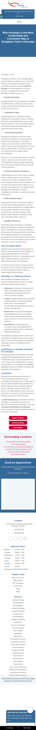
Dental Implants (18, 656)
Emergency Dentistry (18, 659)
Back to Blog (18, 457)
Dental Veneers (18, 698)
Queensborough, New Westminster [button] (14, 486)
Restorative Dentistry (18, 681)
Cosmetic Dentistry (18, 650)
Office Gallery (18, 620)
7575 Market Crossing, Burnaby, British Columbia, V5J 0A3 (19, 564)
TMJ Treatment (18, 695)
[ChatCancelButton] (30, 710)
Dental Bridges (18, 645)
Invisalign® (18, 673)
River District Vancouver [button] (18, 494)
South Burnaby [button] (19, 489)
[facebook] (11, 578)
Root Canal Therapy (18, 684)
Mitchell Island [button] (25, 481)
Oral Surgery (18, 701)
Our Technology (18, 622)
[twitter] (25, 578)
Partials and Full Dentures (18, 709)
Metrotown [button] (8, 481)
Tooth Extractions (18, 667)
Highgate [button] (30, 486)
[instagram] (16, 578)
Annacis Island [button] (11, 491)
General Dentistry (18, 639)
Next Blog (18, 467)
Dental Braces (18, 703)
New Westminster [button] (23, 491)
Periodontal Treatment (18, 678)
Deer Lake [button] (28, 489)
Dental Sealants (18, 687)
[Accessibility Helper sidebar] (2, 16)
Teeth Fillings (18, 670)
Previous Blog (18, 462)
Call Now (9, 728)
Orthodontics (18, 675)
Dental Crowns (18, 653)
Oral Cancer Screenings (18, 706)
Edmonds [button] (17, 481)
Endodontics (18, 662)
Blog (18, 631)
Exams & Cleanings (18, 664)
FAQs (18, 628)
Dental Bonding (18, 642)
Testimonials (18, 625)
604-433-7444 (19, 16)
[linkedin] (20, 578)
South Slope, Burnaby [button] (18, 484)
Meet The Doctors (18, 617)
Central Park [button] (9, 489)
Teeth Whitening (18, 692)
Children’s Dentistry (18, 648)
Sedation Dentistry (18, 689)
